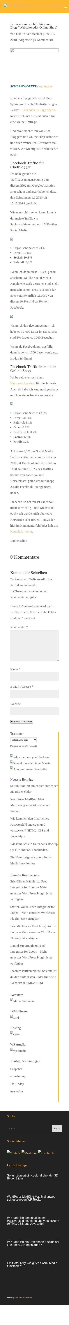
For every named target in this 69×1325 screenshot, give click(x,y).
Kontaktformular (21, 531)
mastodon (16, 1091)
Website (15, 704)
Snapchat (16, 1069)
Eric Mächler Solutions (23, 1298)
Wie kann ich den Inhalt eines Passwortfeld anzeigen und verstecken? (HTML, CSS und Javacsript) (33, 1220)
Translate (32, 746)
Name (15, 669)
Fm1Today (17, 1084)
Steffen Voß (18, 907)
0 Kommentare (44, 40)
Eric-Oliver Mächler (29, 34)
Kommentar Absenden (22, 721)
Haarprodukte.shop (22, 383)
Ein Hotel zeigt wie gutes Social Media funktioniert (32, 1265)
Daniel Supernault (22, 945)
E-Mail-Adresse (21, 686)
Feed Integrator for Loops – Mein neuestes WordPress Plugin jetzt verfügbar (32, 913)
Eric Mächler (18, 926)
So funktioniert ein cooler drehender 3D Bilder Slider (32, 1177)
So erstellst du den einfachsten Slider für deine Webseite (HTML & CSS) (33, 977)
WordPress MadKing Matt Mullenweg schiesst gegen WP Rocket (30, 805)
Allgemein (25, 40)
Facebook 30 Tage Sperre (38, 110)
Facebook (45, 86)
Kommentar (19, 627)
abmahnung (18, 1076)
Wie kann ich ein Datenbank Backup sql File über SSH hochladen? (33, 1243)
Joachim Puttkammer (24, 971)
